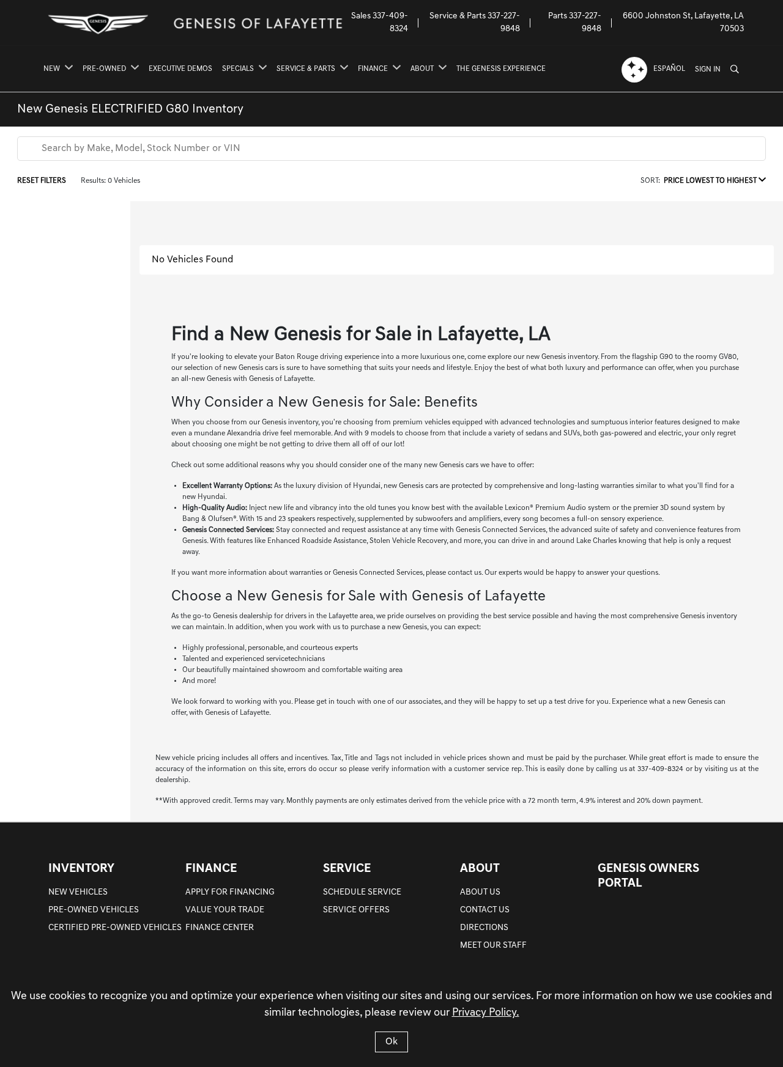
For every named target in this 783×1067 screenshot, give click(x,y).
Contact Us (485, 910)
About (480, 869)
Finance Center (219, 927)
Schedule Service (362, 892)
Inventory (81, 869)
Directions (484, 927)
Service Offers (356, 910)
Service (347, 869)
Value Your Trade (224, 910)
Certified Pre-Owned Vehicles (115, 927)
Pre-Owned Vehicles (93, 910)
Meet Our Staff (493, 945)
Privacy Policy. (485, 1013)
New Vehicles (78, 892)
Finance (211, 869)
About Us (480, 892)
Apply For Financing (230, 892)
